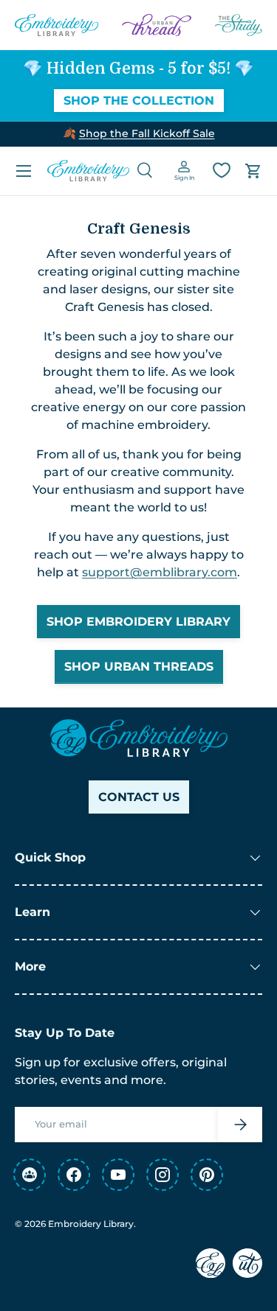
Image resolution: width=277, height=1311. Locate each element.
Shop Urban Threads (138, 667)
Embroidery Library (91, 1223)
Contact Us (138, 797)
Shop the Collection (139, 101)
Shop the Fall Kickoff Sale (147, 133)
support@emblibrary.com (159, 572)
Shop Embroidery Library (138, 622)
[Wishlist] (221, 170)
